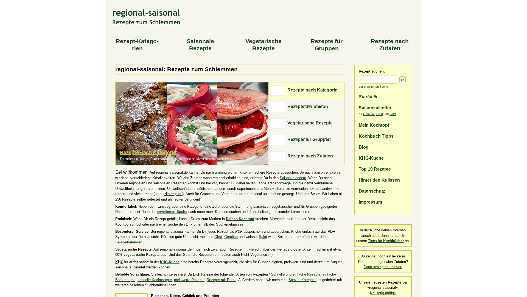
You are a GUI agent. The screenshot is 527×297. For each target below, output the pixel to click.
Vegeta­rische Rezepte (263, 45)
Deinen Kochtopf (240, 219)
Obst (379, 114)
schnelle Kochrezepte (155, 280)
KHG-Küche (371, 158)
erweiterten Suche (172, 212)
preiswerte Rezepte (189, 280)
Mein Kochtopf (374, 125)
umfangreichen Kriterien (234, 172)
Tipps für (386, 241)
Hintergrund (173, 194)
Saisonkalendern (293, 178)
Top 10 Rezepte (375, 168)
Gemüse (369, 114)
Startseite (369, 96)
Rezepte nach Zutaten (390, 45)
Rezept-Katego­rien (137, 45)
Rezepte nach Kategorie (148, 152)
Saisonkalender (375, 107)
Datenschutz (372, 190)
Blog (364, 147)
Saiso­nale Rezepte (200, 45)
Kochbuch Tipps (376, 136)
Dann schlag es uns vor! (383, 267)
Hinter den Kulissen (379, 179)
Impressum (370, 201)
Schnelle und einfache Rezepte (295, 274)
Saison (319, 172)
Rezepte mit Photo (221, 280)
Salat (392, 114)
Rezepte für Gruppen (327, 45)
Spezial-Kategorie (302, 280)
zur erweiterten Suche (373, 86)
